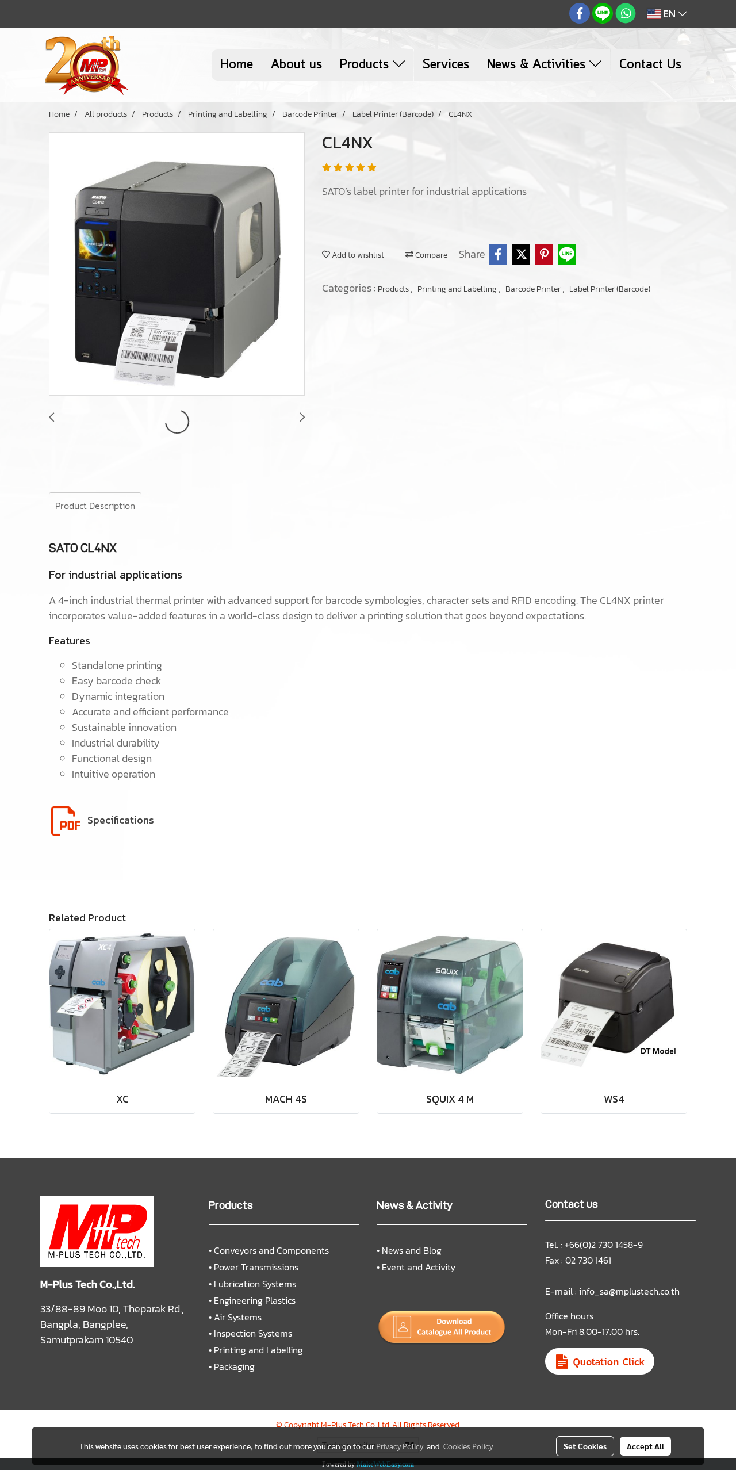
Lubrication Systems (255, 1284)
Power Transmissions (256, 1267)
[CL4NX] (176, 264)
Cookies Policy (468, 1446)
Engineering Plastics (255, 1300)
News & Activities (538, 65)
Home (236, 65)
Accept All (645, 1446)
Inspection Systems (253, 1333)
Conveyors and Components (271, 1250)
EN (669, 13)
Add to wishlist (357, 255)
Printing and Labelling (458, 289)
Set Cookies (585, 1446)
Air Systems (238, 1317)
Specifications (120, 820)
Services (446, 65)
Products (366, 65)
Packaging (234, 1366)
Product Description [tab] (95, 505)
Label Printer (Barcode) (609, 289)
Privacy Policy (399, 1446)
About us (296, 65)
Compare (430, 255)
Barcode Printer (533, 289)
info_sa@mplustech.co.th (629, 1291)
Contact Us (650, 65)
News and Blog (412, 1250)
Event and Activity (418, 1267)
